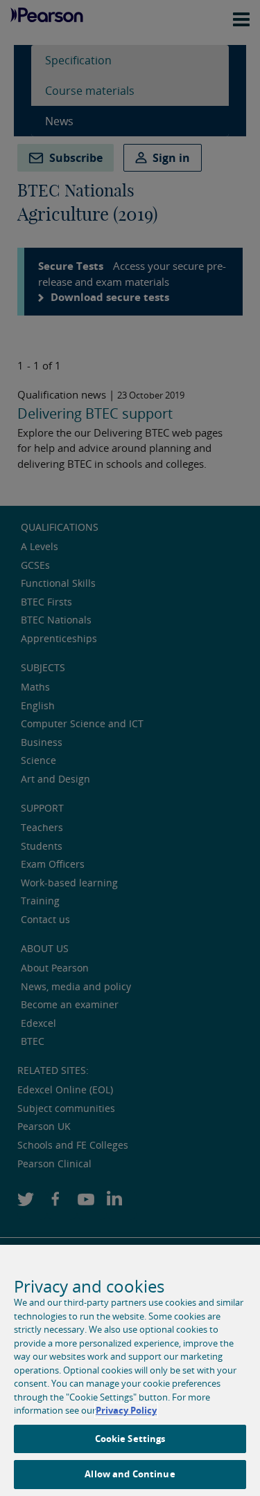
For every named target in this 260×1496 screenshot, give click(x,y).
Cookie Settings (130, 1438)
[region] (130, 1370)
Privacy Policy (126, 1410)
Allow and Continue (130, 1474)
